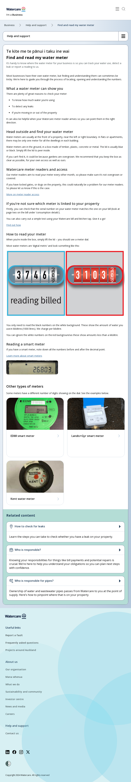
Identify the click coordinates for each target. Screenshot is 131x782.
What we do (12, 684)
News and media (15, 706)
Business (9, 25)
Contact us (12, 733)
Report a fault (14, 635)
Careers (9, 714)
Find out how (13, 225)
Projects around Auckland (20, 650)
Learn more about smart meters (24, 355)
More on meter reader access (22, 194)
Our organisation (15, 669)
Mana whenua (13, 676)
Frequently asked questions (21, 642)
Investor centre (14, 699)
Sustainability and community (23, 691)
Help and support (36, 25)
